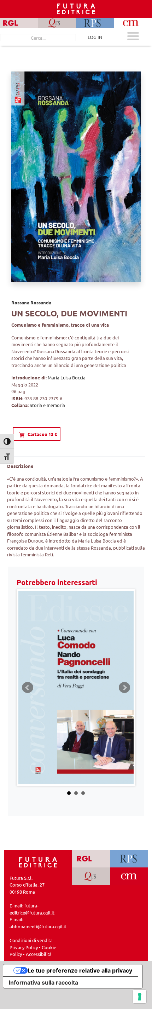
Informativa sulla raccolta (43, 982)
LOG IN (95, 37)
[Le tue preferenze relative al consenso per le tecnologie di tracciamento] (139, 996)
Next (124, 687)
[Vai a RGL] (90, 858)
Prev (27, 687)
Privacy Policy (24, 947)
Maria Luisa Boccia (67, 377)
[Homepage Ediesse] (38, 861)
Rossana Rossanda (31, 302)
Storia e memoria (47, 405)
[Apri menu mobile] (133, 37)
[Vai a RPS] (129, 858)
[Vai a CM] (129, 876)
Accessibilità (39, 954)
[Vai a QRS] (90, 876)
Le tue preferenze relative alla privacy (80, 970)
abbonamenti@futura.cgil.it (38, 926)
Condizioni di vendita (31, 940)
